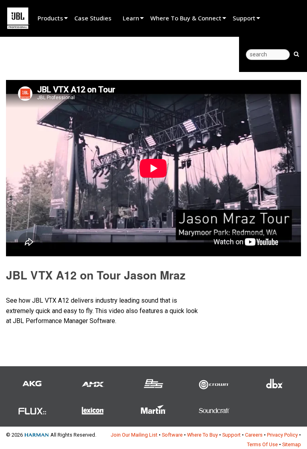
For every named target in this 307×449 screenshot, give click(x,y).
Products (50, 18)
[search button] (296, 53)
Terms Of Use (262, 444)
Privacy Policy (282, 435)
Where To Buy (202, 435)
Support (244, 18)
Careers (254, 435)
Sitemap (291, 444)
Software (172, 435)
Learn (131, 18)
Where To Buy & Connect (185, 18)
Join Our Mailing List (134, 435)
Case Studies (93, 18)
